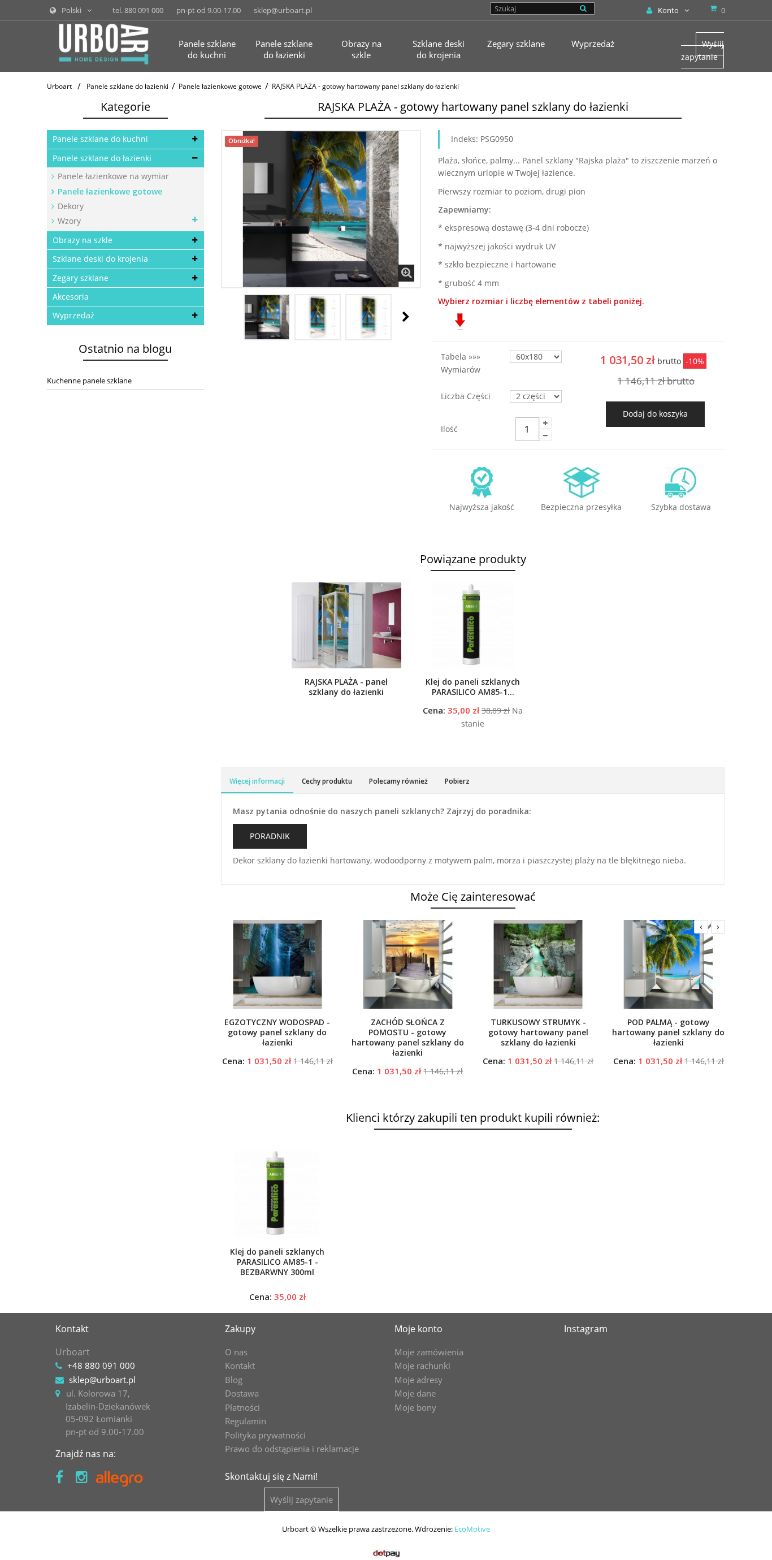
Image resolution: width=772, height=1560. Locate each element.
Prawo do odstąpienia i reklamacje (292, 1448)
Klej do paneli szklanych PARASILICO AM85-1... (473, 687)
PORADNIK (270, 836)
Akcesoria (71, 296)
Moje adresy (418, 1379)
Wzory (68, 220)
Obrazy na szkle (82, 240)
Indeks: (464, 138)
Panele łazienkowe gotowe (108, 191)
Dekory (69, 206)
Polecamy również (398, 781)
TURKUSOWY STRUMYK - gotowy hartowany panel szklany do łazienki (538, 1032)
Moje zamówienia (428, 1352)
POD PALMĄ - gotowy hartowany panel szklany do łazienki (668, 1032)
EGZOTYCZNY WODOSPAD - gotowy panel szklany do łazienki (277, 1032)
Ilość (449, 429)
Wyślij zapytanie (702, 50)
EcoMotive (472, 1529)
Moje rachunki (422, 1365)
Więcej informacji (257, 781)
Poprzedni (233, 316)
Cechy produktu (327, 781)
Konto (668, 10)
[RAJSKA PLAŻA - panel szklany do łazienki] (346, 625)
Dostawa (242, 1393)
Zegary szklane (81, 278)
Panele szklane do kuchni (100, 138)
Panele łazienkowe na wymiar (112, 176)
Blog (233, 1379)
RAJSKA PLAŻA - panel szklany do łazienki (346, 687)
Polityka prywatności (265, 1435)
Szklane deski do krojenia (100, 258)
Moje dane (415, 1393)
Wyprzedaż (73, 315)
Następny (406, 316)
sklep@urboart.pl (102, 1379)
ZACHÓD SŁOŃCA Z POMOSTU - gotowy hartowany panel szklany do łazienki (408, 1037)
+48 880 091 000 (101, 1365)
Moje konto (418, 1329)
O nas (236, 1352)
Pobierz (457, 781)
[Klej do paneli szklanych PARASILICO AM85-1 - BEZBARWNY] (473, 625)
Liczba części (467, 396)
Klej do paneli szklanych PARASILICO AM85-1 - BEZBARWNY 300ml (277, 1262)
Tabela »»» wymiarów (462, 362)
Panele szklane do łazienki (102, 158)
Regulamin (245, 1421)
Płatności (242, 1407)
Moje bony (415, 1407)
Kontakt (240, 1365)
